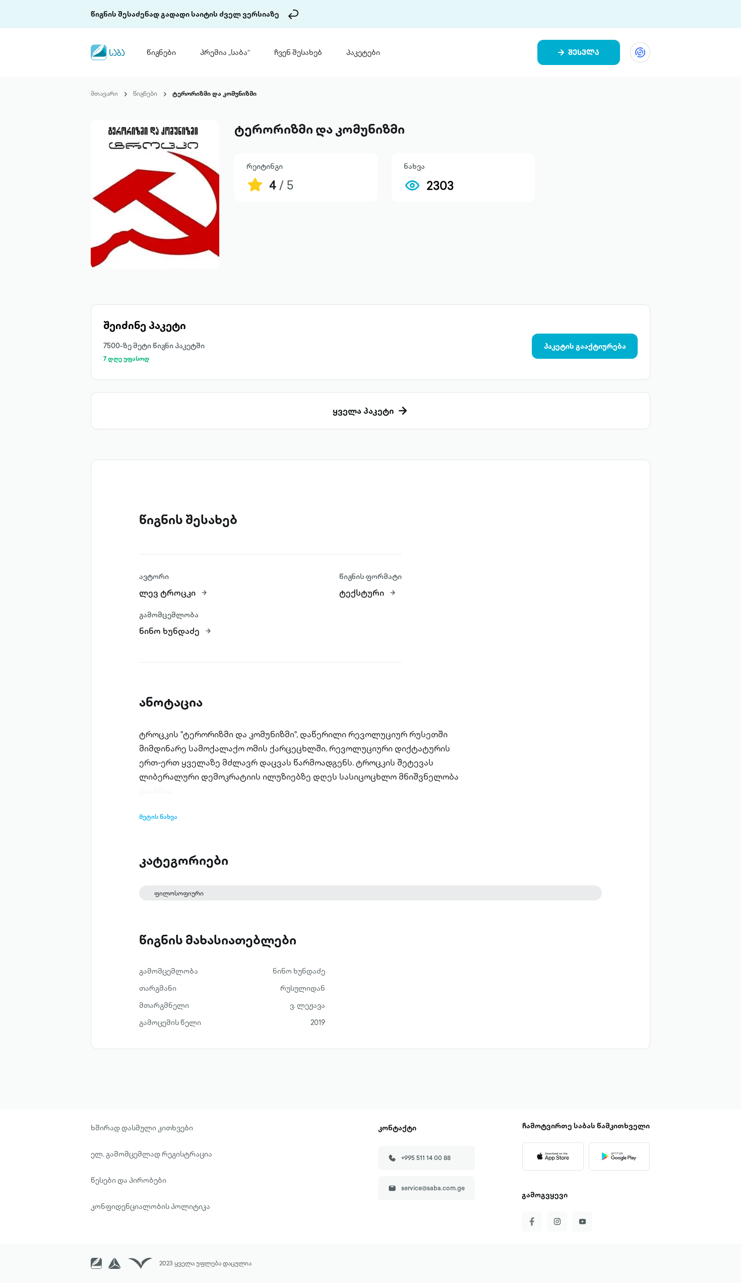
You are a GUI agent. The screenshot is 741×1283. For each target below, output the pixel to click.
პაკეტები (363, 52)
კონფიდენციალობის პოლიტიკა (150, 1206)
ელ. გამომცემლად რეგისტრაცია (151, 1154)
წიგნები (161, 52)
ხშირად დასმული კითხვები (142, 1128)
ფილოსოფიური (179, 893)
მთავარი (104, 93)
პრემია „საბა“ (225, 52)
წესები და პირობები (128, 1180)
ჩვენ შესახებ (298, 52)
